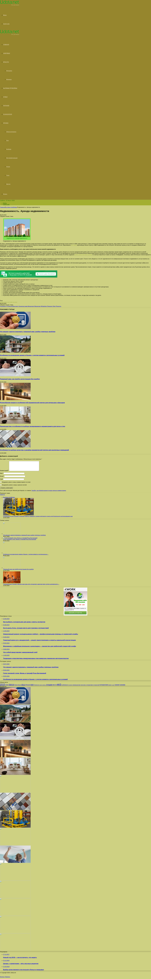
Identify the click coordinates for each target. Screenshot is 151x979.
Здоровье (6, 53)
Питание (6, 105)
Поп (7, 140)
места (54, 685)
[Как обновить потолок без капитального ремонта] (15, 862)
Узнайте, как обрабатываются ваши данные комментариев (48, 490)
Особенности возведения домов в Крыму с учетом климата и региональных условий (32, 355)
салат (113, 684)
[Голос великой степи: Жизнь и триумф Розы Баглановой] (20, 538)
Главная (2, 207)
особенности (64, 684)
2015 (2, 684)
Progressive (36, 684)
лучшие (49, 685)
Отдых (5, 97)
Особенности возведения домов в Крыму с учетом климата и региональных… (26, 554)
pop (32, 685)
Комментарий (4, 470)
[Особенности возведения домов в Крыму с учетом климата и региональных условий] (15, 352)
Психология (7, 114)
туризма (122, 685)
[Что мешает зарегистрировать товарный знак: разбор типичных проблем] (15, 328)
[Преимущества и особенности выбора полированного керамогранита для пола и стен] (15, 423)
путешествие (89, 684)
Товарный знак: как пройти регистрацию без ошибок (20, 379)
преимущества (76, 684)
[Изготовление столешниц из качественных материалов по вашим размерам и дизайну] (15, 915)
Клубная (8, 149)
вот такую (74, 245)
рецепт (110, 684)
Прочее (5, 123)
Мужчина (9, 79)
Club (6, 685)
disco (23, 685)
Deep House (18, 684)
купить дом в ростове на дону (83, 254)
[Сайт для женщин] (9, 5)
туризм (117, 685)
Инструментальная (11, 158)
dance (11, 684)
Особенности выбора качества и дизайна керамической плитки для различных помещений (34, 450)
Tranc (7, 175)
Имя (1, 473)
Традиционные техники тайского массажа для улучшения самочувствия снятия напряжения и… (31, 584)
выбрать (44, 684)
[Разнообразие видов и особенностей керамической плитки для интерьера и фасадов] (15, 399)
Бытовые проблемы (10, 88)
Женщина (9, 70)
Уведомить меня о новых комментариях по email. (16, 482)
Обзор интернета (11, 131)
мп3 (59, 684)
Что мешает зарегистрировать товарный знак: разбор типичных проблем (27, 331)
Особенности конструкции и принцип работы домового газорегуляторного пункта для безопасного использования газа (38, 516)
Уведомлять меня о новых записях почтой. (14, 485)
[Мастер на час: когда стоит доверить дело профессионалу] (15, 880)
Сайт (1, 479)
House (8, 166)
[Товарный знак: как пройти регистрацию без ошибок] (15, 376)
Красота (6, 62)
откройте (70, 684)
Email (2, 476)
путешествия (104, 685)
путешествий (96, 684)
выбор (41, 684)
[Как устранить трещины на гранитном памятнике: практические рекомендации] (15, 897)
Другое (8, 184)
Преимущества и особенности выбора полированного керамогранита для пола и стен (32, 426)
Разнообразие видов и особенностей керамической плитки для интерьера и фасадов (32, 402)
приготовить (83, 684)
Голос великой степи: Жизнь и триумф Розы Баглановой (19, 539)
